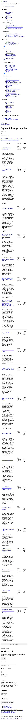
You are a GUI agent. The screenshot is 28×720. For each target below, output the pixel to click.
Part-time (5, 676)
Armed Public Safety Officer (6, 170)
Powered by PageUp (5, 648)
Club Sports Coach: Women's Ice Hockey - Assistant (7, 550)
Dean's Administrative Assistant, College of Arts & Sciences (8, 611)
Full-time (5, 674)
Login (3, 658)
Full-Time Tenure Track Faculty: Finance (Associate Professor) (8, 279)
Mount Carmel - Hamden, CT (9, 682)
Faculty (4, 693)
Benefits (12, 140)
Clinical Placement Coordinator (6, 591)
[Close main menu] (1, 122)
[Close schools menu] (2, 122)
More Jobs (13, 644)
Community (16, 140)
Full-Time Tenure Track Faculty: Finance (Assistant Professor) (8, 259)
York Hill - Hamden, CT (8, 686)
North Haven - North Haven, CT (10, 684)
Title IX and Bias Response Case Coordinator (8, 570)
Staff (4, 694)
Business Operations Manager (6, 508)
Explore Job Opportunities (17, 138)
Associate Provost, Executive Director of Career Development (6, 488)
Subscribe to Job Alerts (7, 702)
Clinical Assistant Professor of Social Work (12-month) (8, 369)
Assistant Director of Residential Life (6, 148)
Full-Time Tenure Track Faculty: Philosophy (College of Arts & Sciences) (7, 236)
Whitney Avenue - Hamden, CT (9, 685)
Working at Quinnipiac (6, 138)
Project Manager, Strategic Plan (8, 399)
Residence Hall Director (7, 208)
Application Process (5, 140)
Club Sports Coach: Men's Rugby (8, 530)
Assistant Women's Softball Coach (8, 350)
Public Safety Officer (6, 433)
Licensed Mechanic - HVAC (6, 333)
